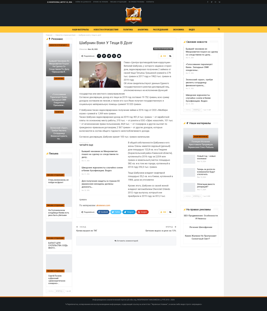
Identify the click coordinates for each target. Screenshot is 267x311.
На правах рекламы (136, 2)
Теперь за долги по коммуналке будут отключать (206, 171)
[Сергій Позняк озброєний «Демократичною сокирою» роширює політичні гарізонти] (59, 263)
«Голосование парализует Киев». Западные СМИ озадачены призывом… (59, 99)
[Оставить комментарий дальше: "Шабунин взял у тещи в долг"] (170, 56)
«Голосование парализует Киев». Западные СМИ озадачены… (199, 67)
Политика (128, 30)
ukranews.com (103, 205)
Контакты (150, 2)
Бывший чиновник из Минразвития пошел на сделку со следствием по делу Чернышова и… (59, 66)
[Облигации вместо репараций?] (189, 187)
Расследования (160, 30)
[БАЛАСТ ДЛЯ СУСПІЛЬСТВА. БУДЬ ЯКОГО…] (59, 231)
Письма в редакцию (118, 2)
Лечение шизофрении (200, 227)
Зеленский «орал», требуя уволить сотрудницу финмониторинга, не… (59, 133)
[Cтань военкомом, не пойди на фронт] (59, 167)
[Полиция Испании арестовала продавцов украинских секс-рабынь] (200, 140)
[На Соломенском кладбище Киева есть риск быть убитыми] (59, 198)
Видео (192, 30)
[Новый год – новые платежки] (189, 159)
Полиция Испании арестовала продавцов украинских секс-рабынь (201, 144)
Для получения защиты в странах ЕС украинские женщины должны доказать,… (101, 184)
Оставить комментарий (127, 241)
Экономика (178, 30)
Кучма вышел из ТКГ (86, 230)
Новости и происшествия (106, 30)
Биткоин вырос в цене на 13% (161, 230)
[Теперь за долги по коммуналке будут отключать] (189, 172)
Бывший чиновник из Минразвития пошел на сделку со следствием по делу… (100, 154)
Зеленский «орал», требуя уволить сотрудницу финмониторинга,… (199, 82)
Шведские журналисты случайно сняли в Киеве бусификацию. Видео (198, 98)
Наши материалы (80, 30)
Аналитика (143, 30)
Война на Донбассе (83, 2)
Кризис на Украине (100, 2)
